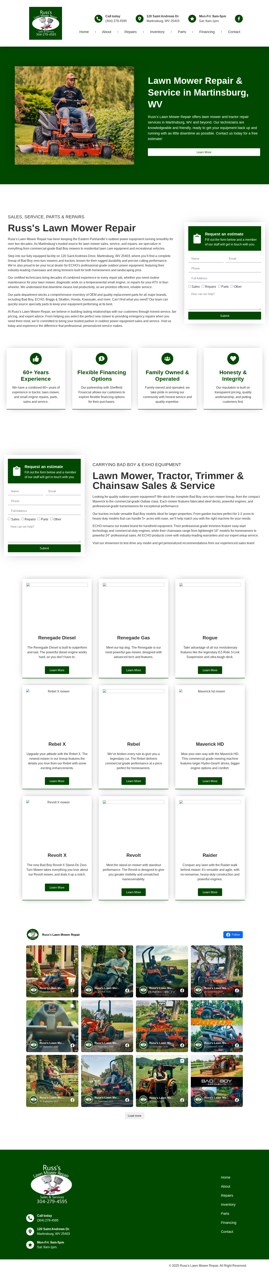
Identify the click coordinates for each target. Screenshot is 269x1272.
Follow (236, 934)
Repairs (130, 32)
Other (238, 286)
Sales (196, 286)
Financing (207, 32)
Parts (182, 32)
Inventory (157, 32)
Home (84, 32)
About (106, 32)
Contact (234, 32)
